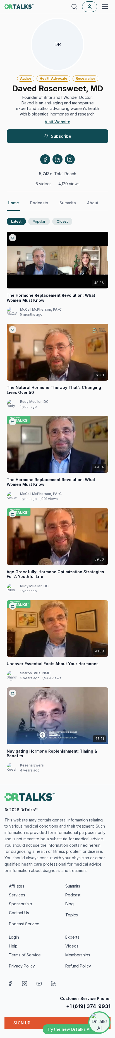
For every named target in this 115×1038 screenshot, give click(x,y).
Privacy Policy (22, 966)
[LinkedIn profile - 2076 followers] (57, 159)
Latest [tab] (16, 221)
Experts (72, 937)
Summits (67, 202)
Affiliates (16, 886)
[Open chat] (99, 1022)
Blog (69, 903)
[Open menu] (105, 6)
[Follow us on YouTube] (39, 983)
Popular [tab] (39, 221)
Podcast (72, 895)
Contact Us (19, 912)
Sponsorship (20, 903)
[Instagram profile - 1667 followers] (70, 159)
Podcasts (39, 202)
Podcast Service (24, 923)
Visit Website (57, 121)
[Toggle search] (74, 6)
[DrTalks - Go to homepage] (29, 797)
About (93, 202)
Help (13, 946)
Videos (71, 946)
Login (14, 937)
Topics (71, 915)
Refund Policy (78, 966)
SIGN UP (21, 1023)
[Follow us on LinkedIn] (53, 983)
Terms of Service (25, 954)
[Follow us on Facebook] (10, 983)
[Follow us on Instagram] (24, 983)
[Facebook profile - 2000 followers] (45, 159)
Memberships (77, 954)
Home (13, 202)
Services (17, 895)
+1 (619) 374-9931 (88, 1006)
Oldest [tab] (62, 221)
